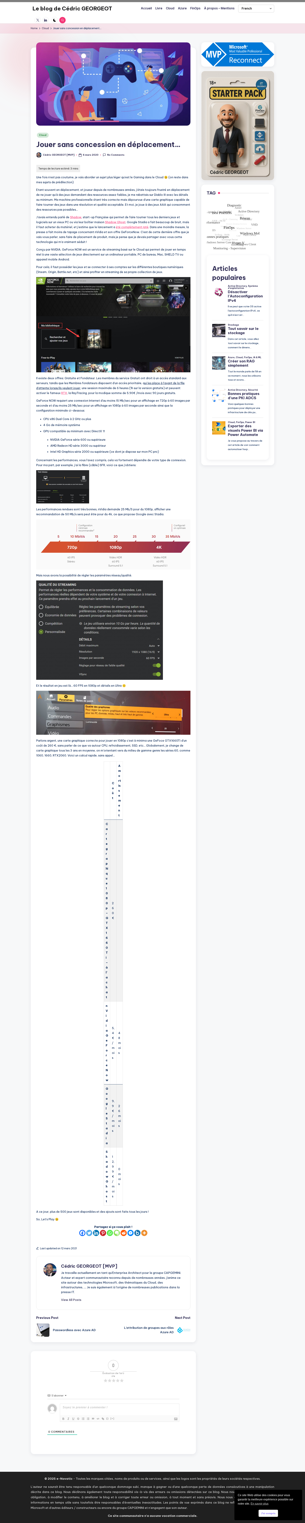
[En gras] (63, 1419)
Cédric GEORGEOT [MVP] (89, 1266)
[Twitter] (89, 1233)
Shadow (75, 217)
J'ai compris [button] (268, 1513)
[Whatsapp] (110, 1233)
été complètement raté (132, 227)
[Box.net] (137, 1233)
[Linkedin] (96, 1233)
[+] (112, 1418)
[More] (144, 1233)
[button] (71, 1300)
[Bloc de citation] (93, 1419)
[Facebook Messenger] (130, 1233)
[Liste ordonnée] (83, 1419)
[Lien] (102, 1419)
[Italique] (68, 1419)
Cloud (43, 135)
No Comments (115, 154)
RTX (64, 393)
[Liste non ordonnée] (88, 1419)
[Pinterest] (103, 1233)
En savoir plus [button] (259, 1503)
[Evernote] (117, 1233)
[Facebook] (82, 1233)
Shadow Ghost (115, 222)
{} (107, 1418)
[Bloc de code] (97, 1419)
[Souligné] (73, 1419)
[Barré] (78, 1419)
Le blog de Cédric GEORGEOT (72, 8)
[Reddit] (124, 1233)
